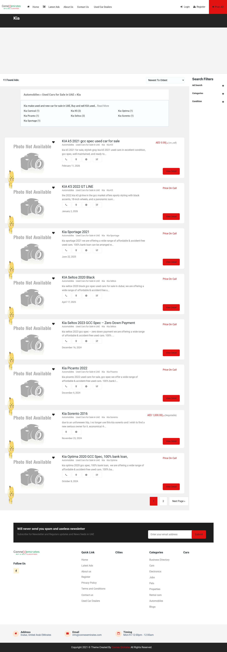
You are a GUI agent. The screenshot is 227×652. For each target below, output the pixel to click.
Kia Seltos (78, 115)
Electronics (155, 571)
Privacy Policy (89, 582)
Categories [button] (197, 93)
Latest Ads (54, 7)
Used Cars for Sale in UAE (88, 145)
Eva (16, 443)
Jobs (152, 577)
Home (36, 7)
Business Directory (159, 559)
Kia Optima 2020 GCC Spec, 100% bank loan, (95, 457)
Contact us (83, 7)
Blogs (152, 606)
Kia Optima (125, 110)
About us (68, 7)
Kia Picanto (31, 115)
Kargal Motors (21, 173)
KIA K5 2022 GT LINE (77, 187)
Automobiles (68, 145)
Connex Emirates (121, 647)
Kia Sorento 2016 (75, 414)
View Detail (171, 171)
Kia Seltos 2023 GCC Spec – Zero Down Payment (98, 323)
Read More (103, 105)
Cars (151, 565)
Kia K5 (76, 110)
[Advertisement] (113, 50)
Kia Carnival (31, 110)
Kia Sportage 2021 (75, 232)
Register (201, 6)
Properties (154, 589)
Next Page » (178, 501)
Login (186, 6)
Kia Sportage (32, 120)
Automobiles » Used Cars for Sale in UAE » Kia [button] (52, 94)
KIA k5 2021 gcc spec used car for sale (91, 141)
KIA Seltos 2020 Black (78, 277)
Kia (103, 145)
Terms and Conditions (93, 588)
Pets (151, 583)
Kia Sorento (126, 115)
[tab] (208, 85)
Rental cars (155, 595)
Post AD (219, 6)
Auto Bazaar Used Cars (25, 488)
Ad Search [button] (197, 85)
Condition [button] (197, 101)
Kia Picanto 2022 (74, 368)
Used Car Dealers (103, 7)
